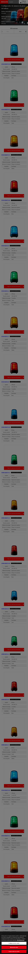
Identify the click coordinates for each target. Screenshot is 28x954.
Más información (20, 940)
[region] (14, 942)
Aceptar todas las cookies (14, 951)
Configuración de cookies (14, 943)
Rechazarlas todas (14, 947)
